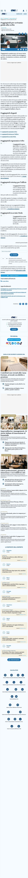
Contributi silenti (6, 582)
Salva (21, 49)
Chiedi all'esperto (15, 659)
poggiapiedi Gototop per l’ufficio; (10, 134)
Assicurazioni (5, 637)
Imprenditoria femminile (9, 415)
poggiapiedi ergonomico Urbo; (9, 132)
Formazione (4, 511)
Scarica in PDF (23, 49)
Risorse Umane (5, 523)
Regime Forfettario (6, 596)
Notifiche (26, 49)
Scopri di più (19, 13)
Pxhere (25, 47)
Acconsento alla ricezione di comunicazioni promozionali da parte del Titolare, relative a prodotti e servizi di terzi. (18, 261)
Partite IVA (4, 555)
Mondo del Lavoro (6, 500)
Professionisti (7, 455)
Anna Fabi (4, 27)
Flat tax (4, 623)
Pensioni (5, 357)
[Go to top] (25, 874)
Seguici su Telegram (14, 275)
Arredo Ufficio (5, 281)
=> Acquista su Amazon (13, 209)
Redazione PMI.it (23, 614)
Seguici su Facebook (15, 339)
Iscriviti (14, 329)
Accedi (25, 13)
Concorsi (4, 534)
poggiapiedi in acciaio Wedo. (9, 137)
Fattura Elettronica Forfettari (8, 650)
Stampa (18, 49)
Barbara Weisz (23, 560)
